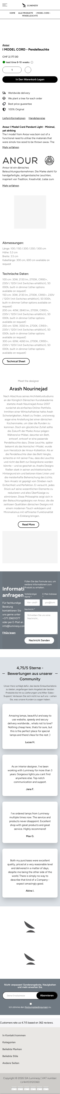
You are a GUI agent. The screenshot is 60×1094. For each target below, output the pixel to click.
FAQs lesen (9, 632)
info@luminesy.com (13, 626)
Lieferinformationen (13, 118)
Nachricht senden (39, 640)
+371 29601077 (11, 618)
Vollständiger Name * (30, 595)
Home (12, 13)
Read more (28, 524)
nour (27, 134)
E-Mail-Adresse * (49, 595)
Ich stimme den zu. (30, 1007)
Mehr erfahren (10, 147)
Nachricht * (29, 609)
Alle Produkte (25, 13)
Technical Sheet (16, 361)
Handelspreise (37, 118)
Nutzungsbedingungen (36, 1007)
